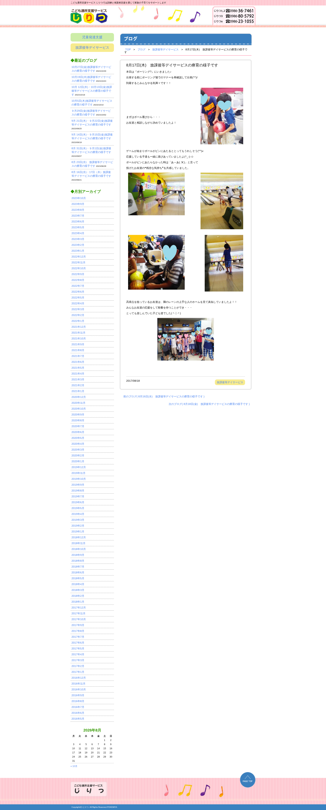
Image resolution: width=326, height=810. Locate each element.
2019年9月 (78, 484)
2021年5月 (78, 367)
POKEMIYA (112, 807)
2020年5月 (78, 437)
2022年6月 (78, 291)
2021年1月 (78, 391)
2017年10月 (79, 619)
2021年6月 (78, 361)
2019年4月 (78, 513)
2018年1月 (78, 601)
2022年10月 (79, 268)
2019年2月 (78, 525)
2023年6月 (78, 221)
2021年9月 (78, 344)
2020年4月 (78, 443)
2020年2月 (78, 455)
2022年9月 (78, 274)
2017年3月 (78, 660)
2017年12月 (79, 607)
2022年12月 (79, 256)
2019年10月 (79, 478)
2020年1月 (78, 461)
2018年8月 (78, 560)
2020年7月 (78, 426)
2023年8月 (78, 209)
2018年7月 (78, 566)
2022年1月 (78, 320)
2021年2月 (78, 385)
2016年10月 (79, 689)
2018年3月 (78, 590)
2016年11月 (78, 683)
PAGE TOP (247, 780)
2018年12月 (79, 537)
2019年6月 (78, 502)
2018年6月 (78, 572)
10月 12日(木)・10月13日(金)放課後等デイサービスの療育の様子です (92, 90)
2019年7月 (78, 496)
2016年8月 (78, 701)
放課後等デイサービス (92, 47)
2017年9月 (78, 625)
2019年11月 (78, 473)
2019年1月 (78, 531)
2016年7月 (78, 706)
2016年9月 (78, 695)
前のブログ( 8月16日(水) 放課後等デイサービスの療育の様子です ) (164, 396)
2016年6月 (78, 712)
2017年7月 (78, 636)
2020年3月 (78, 449)
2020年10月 (79, 408)
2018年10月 (79, 549)
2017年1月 (78, 671)
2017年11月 (78, 613)
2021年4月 (78, 373)
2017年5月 (78, 648)
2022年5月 (78, 297)
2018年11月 (78, 543)
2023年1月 (78, 250)
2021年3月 (78, 379)
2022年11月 (78, 262)
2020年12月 (79, 396)
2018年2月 (78, 595)
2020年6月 (78, 432)
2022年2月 (78, 315)
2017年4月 (78, 654)
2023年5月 (78, 227)
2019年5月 (78, 508)
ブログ (141, 49)
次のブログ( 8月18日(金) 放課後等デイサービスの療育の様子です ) (209, 403)
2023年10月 (79, 198)
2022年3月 (78, 309)
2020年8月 (78, 420)
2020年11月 (78, 402)
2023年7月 (78, 215)
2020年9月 (78, 414)
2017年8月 (78, 630)
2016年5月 (78, 718)
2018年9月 (78, 554)
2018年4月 (78, 584)
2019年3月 (78, 519)
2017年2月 (78, 666)
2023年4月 (78, 233)
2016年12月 (79, 677)
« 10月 (74, 766)
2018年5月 (78, 578)
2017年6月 (78, 642)
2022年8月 (78, 280)
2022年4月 (78, 303)
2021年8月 (78, 350)
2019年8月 (78, 490)
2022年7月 (78, 285)
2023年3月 (78, 239)
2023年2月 (78, 244)
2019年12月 (79, 467)
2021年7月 (78, 356)
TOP (128, 49)
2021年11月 (78, 332)
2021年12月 (79, 326)
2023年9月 (78, 203)
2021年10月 (79, 338)
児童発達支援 (92, 37)
